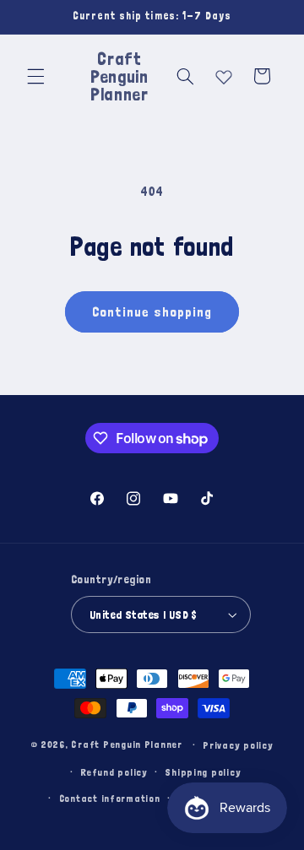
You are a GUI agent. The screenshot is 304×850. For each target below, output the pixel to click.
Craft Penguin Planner (126, 744)
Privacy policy (238, 744)
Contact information (109, 798)
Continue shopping (152, 311)
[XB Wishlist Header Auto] (223, 73)
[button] (35, 76)
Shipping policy (203, 771)
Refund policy (114, 771)
